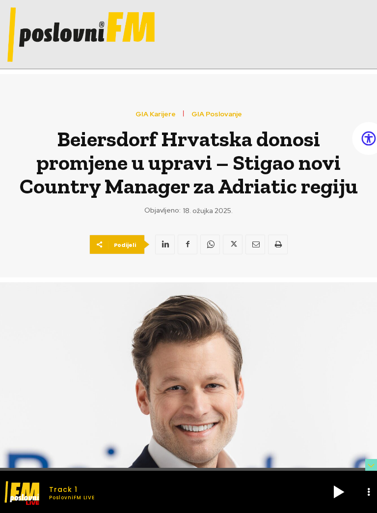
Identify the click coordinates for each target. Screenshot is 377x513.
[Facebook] (187, 244)
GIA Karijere (155, 113)
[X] (232, 244)
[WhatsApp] (210, 244)
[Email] (255, 244)
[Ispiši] (278, 244)
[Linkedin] (165, 244)
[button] (338, 492)
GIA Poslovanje (216, 113)
